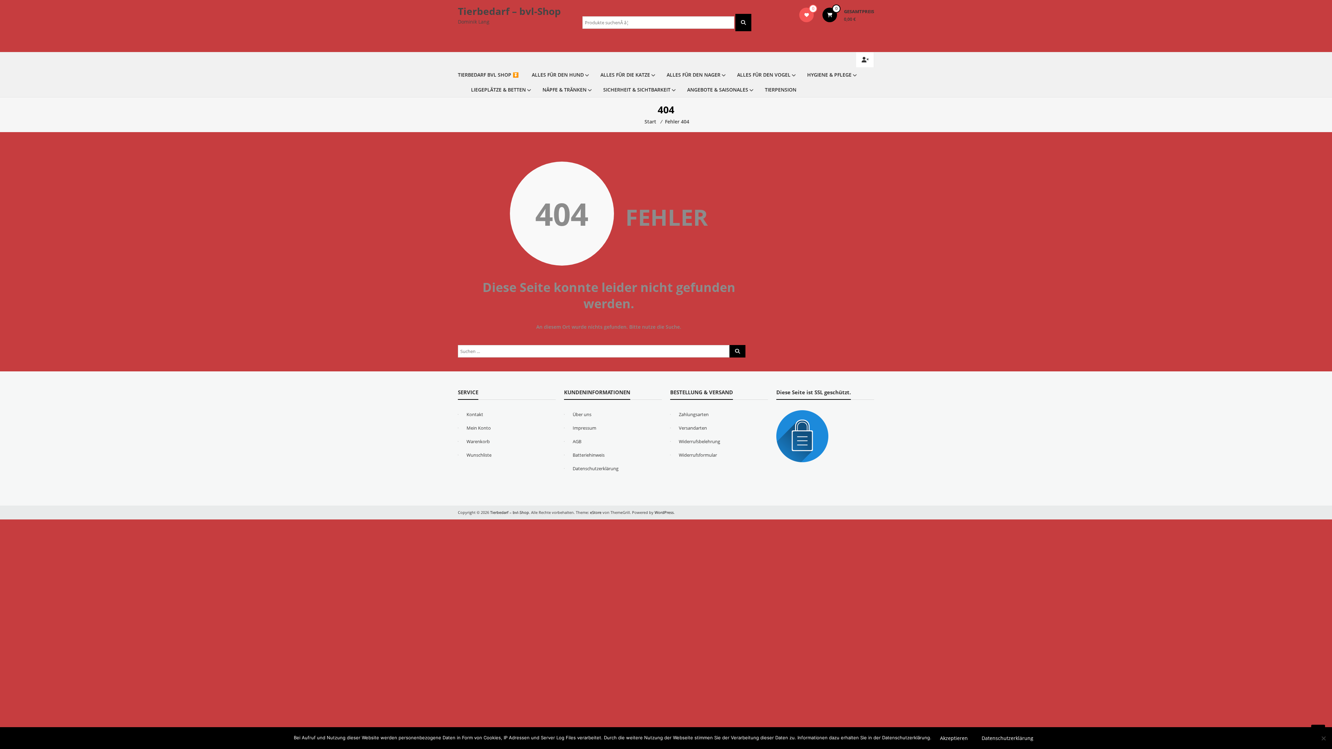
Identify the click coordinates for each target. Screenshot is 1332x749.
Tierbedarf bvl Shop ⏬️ (488, 74)
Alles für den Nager (693, 74)
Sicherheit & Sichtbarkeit (637, 89)
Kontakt (475, 414)
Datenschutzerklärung (595, 468)
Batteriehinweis (589, 455)
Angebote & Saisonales (717, 89)
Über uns (582, 414)
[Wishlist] (806, 15)
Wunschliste (479, 455)
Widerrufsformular (698, 455)
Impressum (584, 428)
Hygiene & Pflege (829, 74)
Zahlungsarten (694, 414)
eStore (595, 512)
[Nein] (1323, 738)
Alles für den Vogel (764, 74)
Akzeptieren (954, 738)
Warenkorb (478, 441)
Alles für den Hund (558, 74)
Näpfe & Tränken (565, 89)
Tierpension (780, 89)
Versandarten (693, 428)
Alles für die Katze (625, 74)
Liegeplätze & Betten (498, 89)
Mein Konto (479, 428)
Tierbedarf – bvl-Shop (509, 11)
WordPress (664, 512)
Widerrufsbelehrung (699, 441)
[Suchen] (743, 22)
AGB (577, 441)
